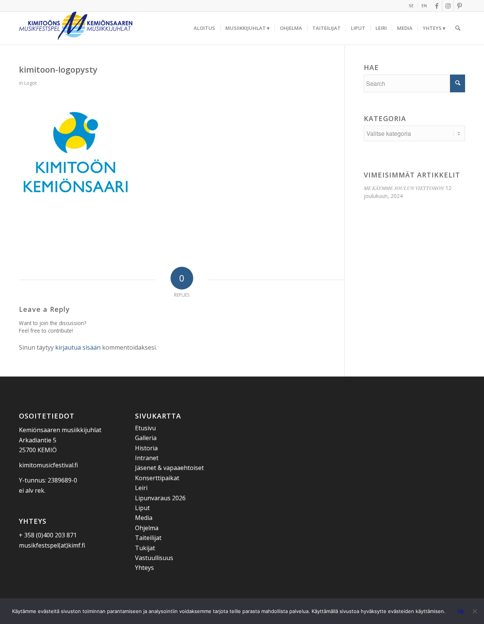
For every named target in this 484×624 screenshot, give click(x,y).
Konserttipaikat (157, 478)
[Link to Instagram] (447, 5)
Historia (146, 448)
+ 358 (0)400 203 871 (48, 535)
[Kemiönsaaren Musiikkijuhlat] (75, 28)
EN (424, 5)
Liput (142, 508)
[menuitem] (411, 6)
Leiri (141, 488)
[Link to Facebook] (436, 5)
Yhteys (144, 567)
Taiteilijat (148, 538)
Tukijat (145, 548)
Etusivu (145, 428)
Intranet (146, 458)
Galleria (146, 438)
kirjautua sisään (78, 347)
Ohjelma (146, 528)
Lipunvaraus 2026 (160, 498)
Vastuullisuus (154, 558)
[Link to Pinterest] (459, 5)
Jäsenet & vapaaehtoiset (169, 468)
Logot (30, 82)
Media (143, 518)
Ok (461, 611)
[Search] (457, 28)
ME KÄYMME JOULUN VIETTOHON (404, 187)
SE (411, 5)
